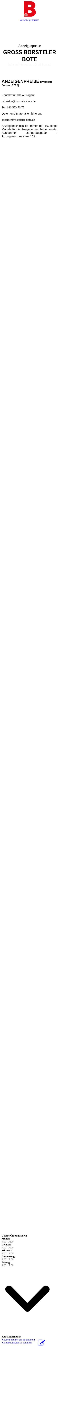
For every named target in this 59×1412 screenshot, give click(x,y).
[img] (29, 50)
